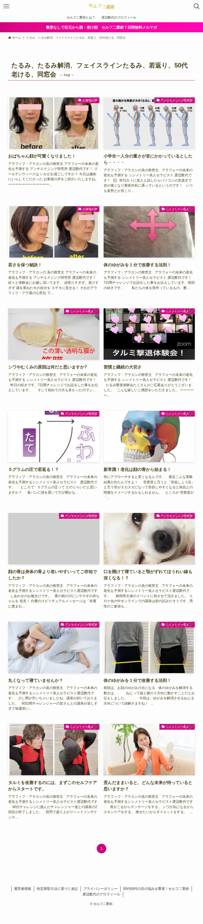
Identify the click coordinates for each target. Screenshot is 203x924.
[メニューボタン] (6, 6)
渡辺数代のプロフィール (101, 894)
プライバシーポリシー (100, 889)
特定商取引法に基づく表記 (57, 889)
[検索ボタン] (196, 6)
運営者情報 (22, 889)
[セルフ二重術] (101, 6)
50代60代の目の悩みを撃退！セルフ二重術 (156, 889)
